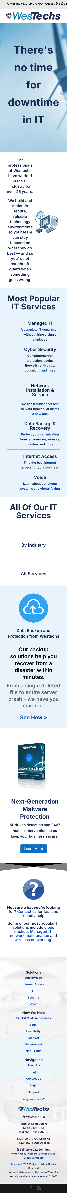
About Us (33, 1065)
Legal (33, 1024)
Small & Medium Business (33, 1018)
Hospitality (33, 1031)
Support (33, 1092)
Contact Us (33, 1078)
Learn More (33, 849)
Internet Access (40, 456)
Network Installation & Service (40, 390)
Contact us (27, 911)
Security (33, 997)
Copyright (16, 1164)
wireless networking (33, 939)
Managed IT (40, 323)
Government (33, 1044)
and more (48, 370)
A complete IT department (40, 329)
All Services (33, 573)
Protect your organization (40, 434)
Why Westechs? (34, 1099)
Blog (34, 1072)
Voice (40, 477)
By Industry (33, 545)
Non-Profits (33, 1051)
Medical (33, 1038)
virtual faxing (50, 488)
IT (33, 991)
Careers (32, 1153)
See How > (33, 717)
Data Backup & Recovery (40, 426)
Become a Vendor (33, 1157)
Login (33, 1085)
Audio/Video (33, 977)
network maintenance (29, 935)
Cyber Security (40, 349)
